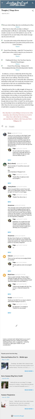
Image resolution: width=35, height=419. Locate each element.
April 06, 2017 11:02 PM (21, 194)
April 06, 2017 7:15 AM (17, 133)
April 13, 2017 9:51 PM (21, 284)
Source (17, 27)
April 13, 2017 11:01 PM (21, 304)
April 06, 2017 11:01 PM (21, 174)
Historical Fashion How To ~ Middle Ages (14, 357)
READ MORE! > (29, 371)
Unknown (10, 256)
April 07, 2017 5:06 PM (20, 235)
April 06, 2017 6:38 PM (20, 205)
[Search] (33, 3)
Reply (9, 160)
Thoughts (11, 126)
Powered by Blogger (18, 416)
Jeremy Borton (12, 186)
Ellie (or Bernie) (12, 163)
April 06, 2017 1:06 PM (22, 163)
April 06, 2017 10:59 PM (21, 148)
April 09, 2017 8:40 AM (18, 297)
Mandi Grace (11, 274)
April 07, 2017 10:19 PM (18, 256)
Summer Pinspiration (8, 395)
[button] (33, 11)
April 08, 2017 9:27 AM (20, 274)
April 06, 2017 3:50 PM (21, 186)
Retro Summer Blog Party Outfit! (12, 376)
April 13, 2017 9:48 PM (21, 262)
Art (6, 126)
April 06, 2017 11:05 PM (21, 219)
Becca (9, 133)
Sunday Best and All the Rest (17, 4)
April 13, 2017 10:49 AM (21, 245)
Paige (14, 148)
